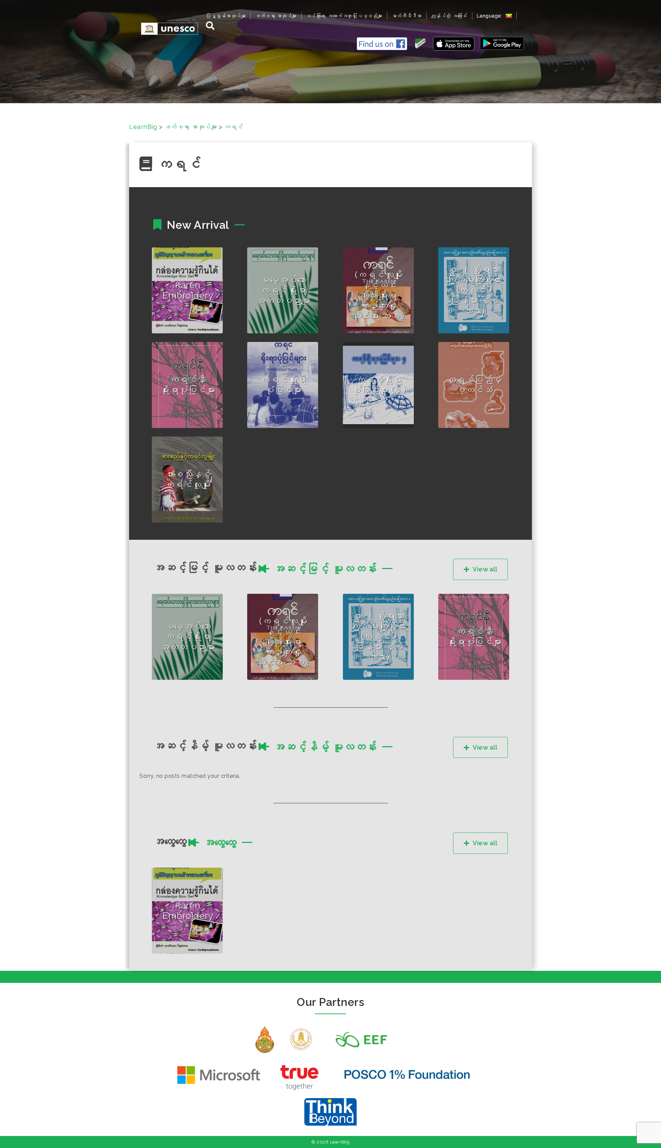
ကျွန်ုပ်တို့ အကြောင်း (449, 16)
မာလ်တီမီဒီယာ (407, 16)
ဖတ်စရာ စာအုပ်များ (276, 16)
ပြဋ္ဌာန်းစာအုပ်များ (226, 16)
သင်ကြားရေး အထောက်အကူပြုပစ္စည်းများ (344, 16)
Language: (490, 16)
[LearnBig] (166, 28)
